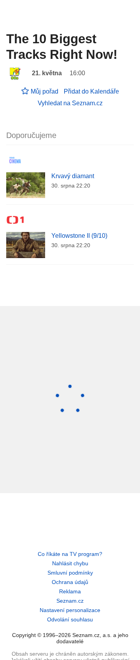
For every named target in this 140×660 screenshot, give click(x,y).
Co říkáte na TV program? (70, 554)
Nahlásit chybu (70, 563)
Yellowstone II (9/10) (79, 235)
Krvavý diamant (72, 176)
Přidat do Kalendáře (91, 91)
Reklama (70, 591)
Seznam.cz (70, 601)
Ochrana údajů (70, 582)
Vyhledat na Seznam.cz (70, 103)
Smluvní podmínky (70, 573)
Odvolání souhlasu (70, 619)
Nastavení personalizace (70, 610)
